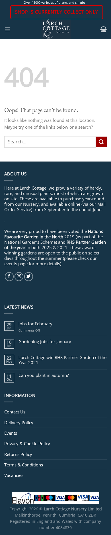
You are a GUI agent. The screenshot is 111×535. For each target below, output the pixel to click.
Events (10, 433)
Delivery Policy (18, 422)
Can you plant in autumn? (43, 375)
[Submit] (101, 142)
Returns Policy (18, 454)
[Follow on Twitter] (28, 276)
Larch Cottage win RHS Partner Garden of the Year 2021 (62, 360)
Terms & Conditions (23, 465)
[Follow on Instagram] (19, 276)
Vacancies (13, 475)
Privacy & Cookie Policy (27, 443)
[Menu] (7, 29)
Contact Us (14, 412)
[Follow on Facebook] (9, 276)
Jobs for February (35, 323)
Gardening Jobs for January (44, 341)
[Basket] (103, 29)
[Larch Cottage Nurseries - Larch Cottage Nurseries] (56, 29)
